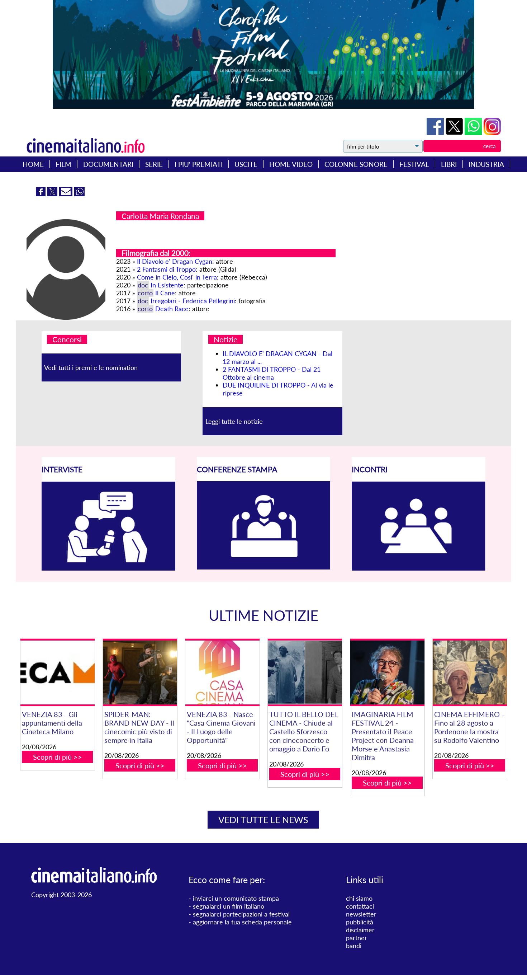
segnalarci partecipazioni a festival (241, 914)
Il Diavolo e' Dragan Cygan (174, 261)
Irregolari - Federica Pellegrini (193, 301)
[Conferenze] (264, 567)
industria (486, 164)
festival (414, 164)
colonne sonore (356, 164)
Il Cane (165, 293)
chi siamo (359, 898)
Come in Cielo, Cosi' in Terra (177, 277)
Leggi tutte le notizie (234, 421)
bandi (353, 946)
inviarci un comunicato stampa (236, 898)
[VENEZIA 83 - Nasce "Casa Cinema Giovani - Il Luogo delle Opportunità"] (222, 672)
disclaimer (360, 930)
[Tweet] (455, 132)
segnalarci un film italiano (228, 906)
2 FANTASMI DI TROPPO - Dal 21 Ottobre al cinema (272, 373)
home (33, 164)
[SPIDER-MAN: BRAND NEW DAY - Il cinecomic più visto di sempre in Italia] (140, 672)
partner (356, 938)
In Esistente (167, 285)
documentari (108, 164)
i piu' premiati (199, 164)
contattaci (360, 906)
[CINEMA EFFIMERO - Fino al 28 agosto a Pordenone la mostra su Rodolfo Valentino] (470, 672)
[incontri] (418, 568)
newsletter (361, 914)
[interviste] (108, 568)
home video (291, 164)
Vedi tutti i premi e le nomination (91, 367)
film (63, 164)
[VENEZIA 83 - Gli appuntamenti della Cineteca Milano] (57, 672)
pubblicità (359, 922)
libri (449, 164)
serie (154, 164)
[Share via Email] (66, 194)
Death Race (172, 309)
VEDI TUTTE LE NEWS (263, 819)
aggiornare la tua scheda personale (242, 922)
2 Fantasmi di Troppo (166, 269)
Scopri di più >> (57, 757)
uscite (245, 164)
